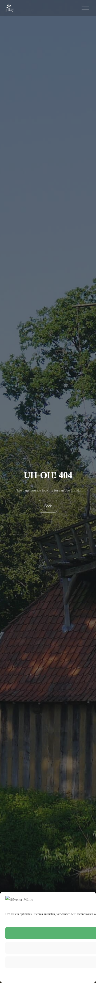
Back (48, 506)
